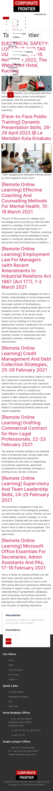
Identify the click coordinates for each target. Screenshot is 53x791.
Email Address (13, 630)
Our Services (12, 44)
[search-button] (15, 28)
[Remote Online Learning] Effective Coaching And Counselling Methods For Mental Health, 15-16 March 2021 (25, 198)
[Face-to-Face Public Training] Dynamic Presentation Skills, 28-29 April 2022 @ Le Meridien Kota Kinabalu (26, 127)
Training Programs (14, 66)
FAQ (15, 71)
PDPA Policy (13, 76)
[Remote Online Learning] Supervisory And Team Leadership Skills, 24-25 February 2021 (25, 489)
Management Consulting (17, 57)
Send (8, 641)
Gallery (16, 37)
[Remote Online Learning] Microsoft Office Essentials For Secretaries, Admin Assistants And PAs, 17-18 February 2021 (23, 554)
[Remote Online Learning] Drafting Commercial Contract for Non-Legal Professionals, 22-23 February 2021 (24, 430)
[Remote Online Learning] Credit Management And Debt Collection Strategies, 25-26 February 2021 (26, 359)
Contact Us (14, 83)
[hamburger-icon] (6, 18)
